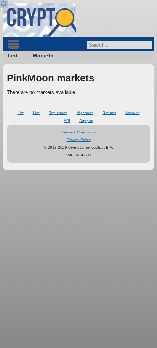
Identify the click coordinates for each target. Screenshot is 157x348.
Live (36, 113)
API (67, 121)
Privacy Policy (79, 140)
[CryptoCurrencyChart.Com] (39, 20)
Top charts (58, 113)
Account (132, 113)
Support (86, 121)
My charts (85, 113)
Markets (43, 55)
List (13, 55)
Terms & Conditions (79, 132)
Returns (109, 113)
